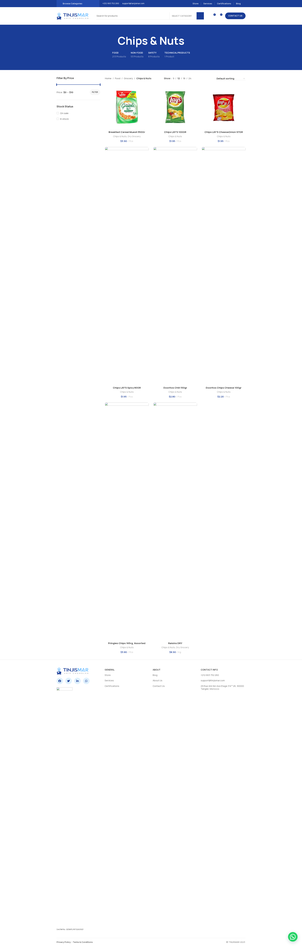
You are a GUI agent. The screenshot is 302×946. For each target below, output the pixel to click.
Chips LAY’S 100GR (175, 132)
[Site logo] (72, 15)
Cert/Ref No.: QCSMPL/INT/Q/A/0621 (70, 929)
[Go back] (114, 41)
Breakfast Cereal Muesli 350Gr (127, 132)
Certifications (112, 685)
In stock (64, 119)
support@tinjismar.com (213, 680)
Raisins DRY (175, 643)
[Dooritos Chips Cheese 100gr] (224, 266)
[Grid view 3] (204, 78)
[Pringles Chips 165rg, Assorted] (127, 521)
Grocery (128, 78)
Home (108, 78)
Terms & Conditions (83, 942)
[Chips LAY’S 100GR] (175, 107)
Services (109, 680)
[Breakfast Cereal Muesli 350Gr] (127, 107)
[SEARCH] (200, 15)
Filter (95, 92)
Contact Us (235, 15)
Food (117, 78)
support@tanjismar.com (133, 3)
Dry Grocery (134, 136)
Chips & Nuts (120, 136)
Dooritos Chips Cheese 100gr (223, 387)
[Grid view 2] (199, 78)
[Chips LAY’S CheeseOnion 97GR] (224, 107)
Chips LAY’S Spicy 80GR (127, 387)
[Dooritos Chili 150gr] (175, 266)
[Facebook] (60, 681)
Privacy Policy (64, 942)
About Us (157, 680)
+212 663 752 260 (111, 3)
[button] (293, 937)
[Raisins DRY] (175, 521)
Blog (155, 675)
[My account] (244, 3)
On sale (64, 113)
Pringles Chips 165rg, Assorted (126, 643)
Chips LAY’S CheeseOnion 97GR (224, 132)
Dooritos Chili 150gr (175, 387)
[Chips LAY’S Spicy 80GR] (127, 266)
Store (108, 675)
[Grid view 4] (209, 78)
